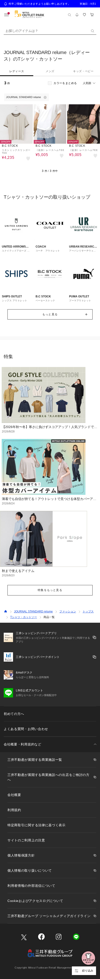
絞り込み (87, 970)
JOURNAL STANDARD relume (33, 611)
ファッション (67, 611)
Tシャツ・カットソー (23, 617)
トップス (88, 611)
